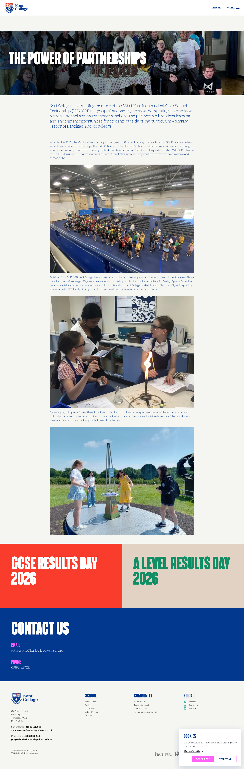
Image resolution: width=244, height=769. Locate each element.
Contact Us (40, 628)
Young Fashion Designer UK (145, 712)
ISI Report (89, 716)
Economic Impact (141, 705)
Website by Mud (18, 753)
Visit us (216, 8)
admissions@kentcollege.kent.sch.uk (37, 651)
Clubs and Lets (140, 702)
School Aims (90, 702)
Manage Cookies (32, 753)
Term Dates (89, 709)
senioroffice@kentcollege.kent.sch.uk (32, 730)
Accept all (203, 759)
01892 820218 (21, 668)
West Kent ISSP (140, 709)
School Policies (91, 712)
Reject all (226, 759)
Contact (88, 705)
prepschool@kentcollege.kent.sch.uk (31, 739)
